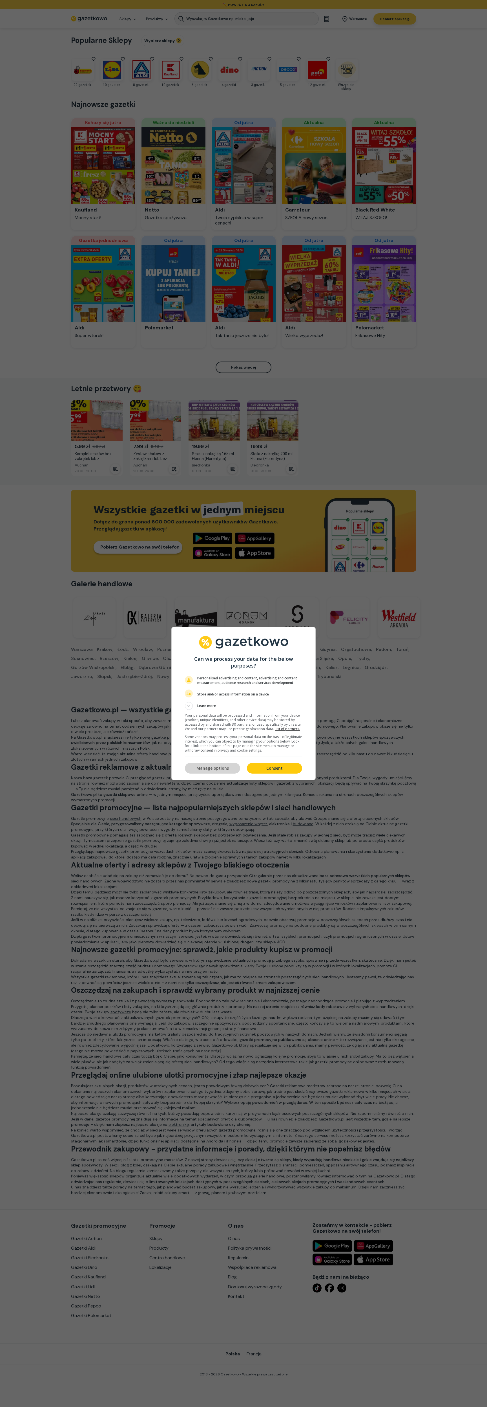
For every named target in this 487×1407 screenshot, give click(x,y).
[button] (243, 706)
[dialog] (243, 703)
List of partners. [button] (287, 728)
